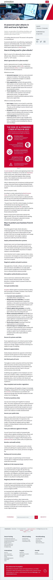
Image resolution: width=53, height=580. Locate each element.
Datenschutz (38, 540)
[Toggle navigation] (47, 2)
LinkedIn (21, 530)
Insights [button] (22, 550)
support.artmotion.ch (31, 529)
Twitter (31, 530)
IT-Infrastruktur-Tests (26, 541)
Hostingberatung (7, 547)
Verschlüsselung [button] (40, 536)
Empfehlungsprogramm (8, 558)
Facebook (27, 530)
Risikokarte (22, 552)
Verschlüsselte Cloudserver (9, 538)
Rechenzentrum (39, 541)
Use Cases (22, 556)
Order (5, 560)
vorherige (10, 517)
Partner (5, 556)
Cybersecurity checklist (24, 554)
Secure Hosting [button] (8, 536)
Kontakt (36, 552)
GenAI (20, 47)
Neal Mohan (30, 173)
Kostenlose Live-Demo (39, 554)
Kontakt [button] (37, 550)
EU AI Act (8, 391)
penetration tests (8, 439)
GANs (16, 68)
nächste (43, 517)
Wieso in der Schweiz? (40, 542)
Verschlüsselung (39, 538)
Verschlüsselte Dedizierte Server (10, 540)
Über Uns (6, 552)
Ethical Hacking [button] (26, 536)
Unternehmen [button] (8, 550)
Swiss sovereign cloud (8, 544)
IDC (20, 206)
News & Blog (22, 555)
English (25, 531)
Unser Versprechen (8, 554)
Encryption (6, 290)
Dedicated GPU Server (8, 545)
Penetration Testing (26, 540)
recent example (9, 171)
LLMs (21, 66)
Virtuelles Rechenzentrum (9, 541)
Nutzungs (35, 572)
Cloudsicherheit (25, 538)
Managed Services (7, 542)
